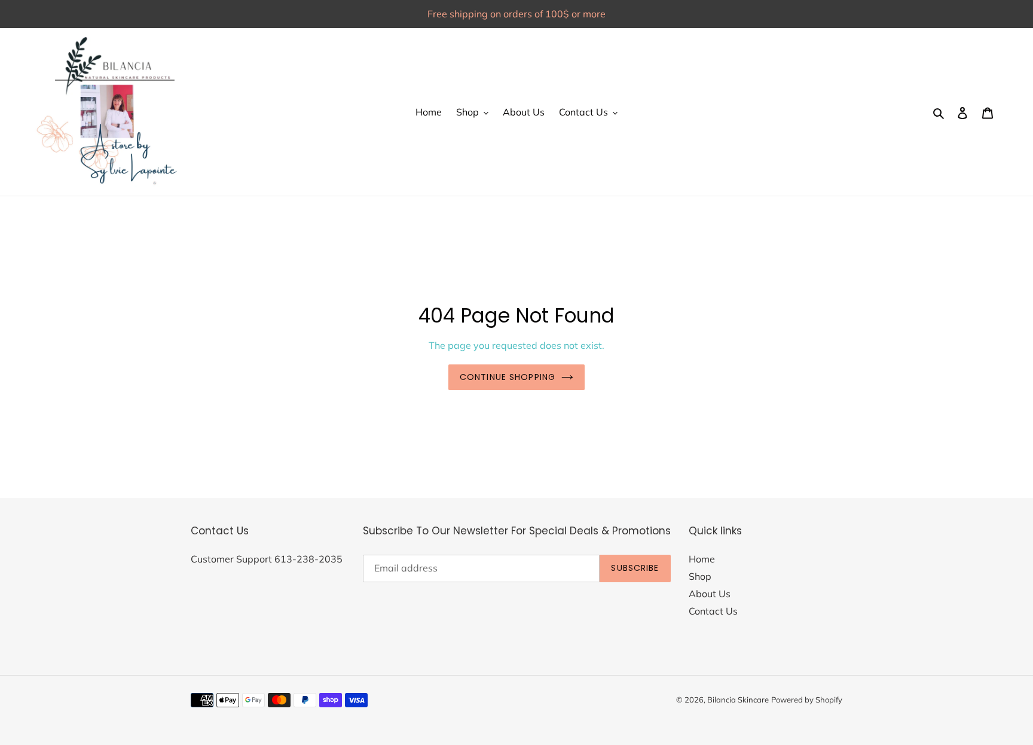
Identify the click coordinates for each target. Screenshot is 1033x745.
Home (702, 559)
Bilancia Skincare (738, 699)
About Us (710, 594)
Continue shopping (507, 377)
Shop (700, 576)
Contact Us (713, 611)
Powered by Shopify (806, 699)
